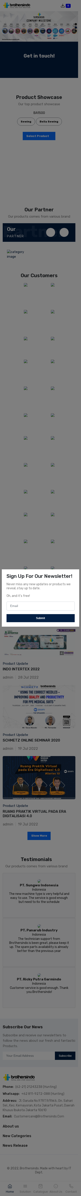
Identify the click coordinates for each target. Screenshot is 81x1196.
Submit (40, 618)
